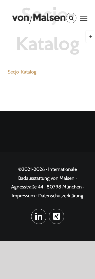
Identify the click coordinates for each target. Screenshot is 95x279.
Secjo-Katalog (22, 72)
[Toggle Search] (71, 18)
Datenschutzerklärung (60, 196)
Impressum (23, 196)
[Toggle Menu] (84, 18)
